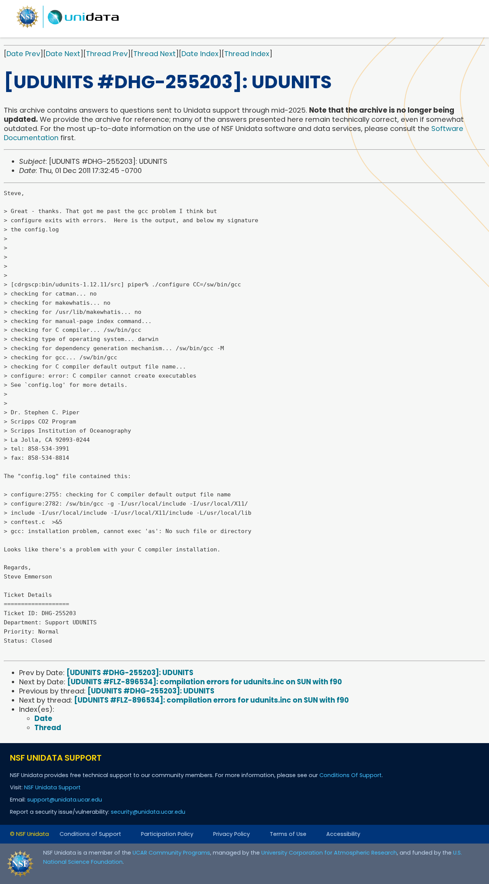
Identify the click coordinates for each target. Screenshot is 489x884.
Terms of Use (288, 834)
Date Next (63, 53)
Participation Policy (167, 834)
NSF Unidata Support (52, 787)
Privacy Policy (231, 834)
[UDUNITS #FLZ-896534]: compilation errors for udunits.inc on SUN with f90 (204, 682)
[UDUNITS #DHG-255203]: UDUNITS (129, 672)
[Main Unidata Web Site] (68, 27)
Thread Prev (107, 53)
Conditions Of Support (350, 775)
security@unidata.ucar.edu (148, 812)
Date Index (200, 53)
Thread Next (154, 53)
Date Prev (23, 53)
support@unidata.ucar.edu (64, 799)
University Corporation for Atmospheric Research (329, 853)
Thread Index (246, 53)
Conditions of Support (90, 834)
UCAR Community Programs (171, 853)
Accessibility (343, 834)
